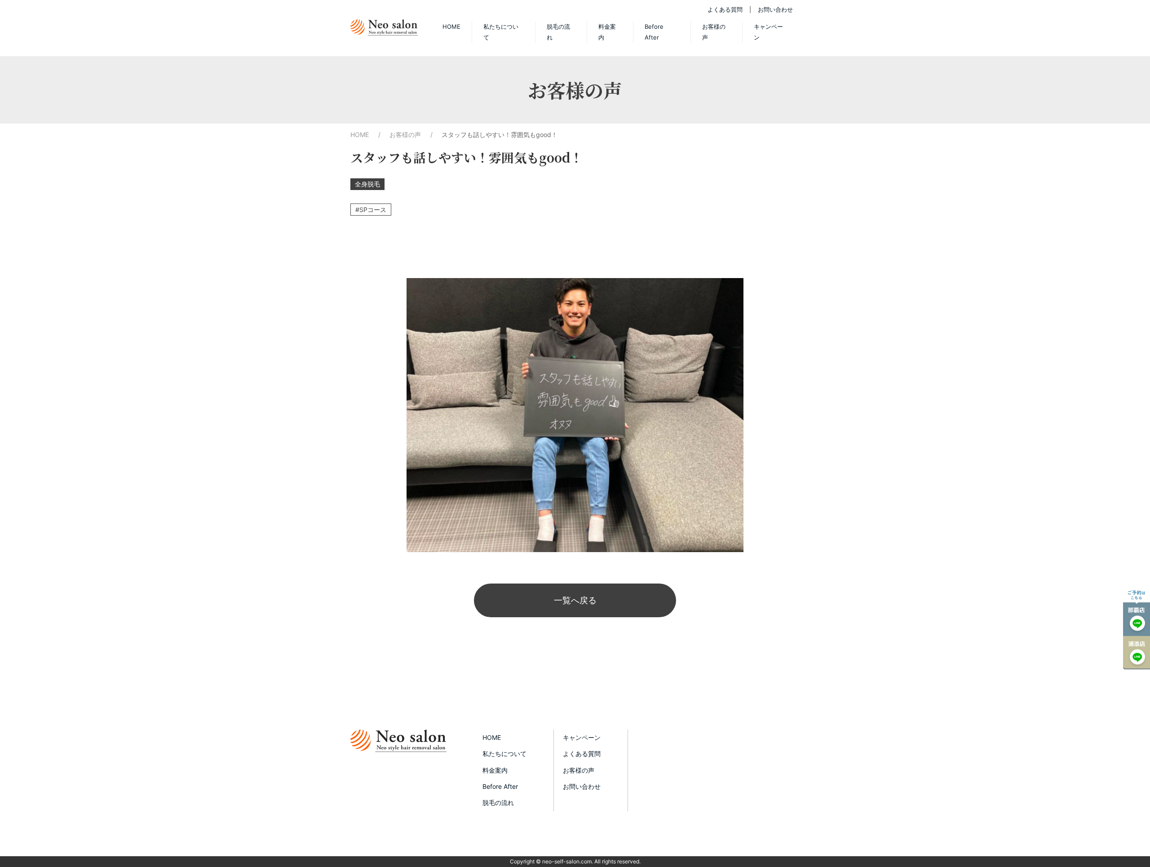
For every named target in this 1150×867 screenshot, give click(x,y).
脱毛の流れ (558, 31)
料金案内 (607, 31)
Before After (654, 31)
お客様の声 (713, 31)
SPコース (372, 209)
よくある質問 (725, 9)
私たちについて (500, 31)
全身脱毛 (367, 184)
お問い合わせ (775, 9)
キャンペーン (768, 31)
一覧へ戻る (575, 600)
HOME (451, 26)
